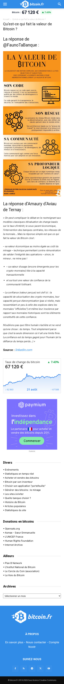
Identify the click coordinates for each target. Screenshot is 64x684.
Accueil (6, 19)
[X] (40, 668)
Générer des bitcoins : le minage (23, 489)
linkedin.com (23, 350)
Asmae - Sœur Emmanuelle (20, 532)
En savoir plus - (15, 642)
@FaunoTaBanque (20, 45)
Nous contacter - (37, 642)
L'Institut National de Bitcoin (20, 567)
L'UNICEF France (14, 536)
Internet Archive (14, 544)
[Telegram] (32, 668)
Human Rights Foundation (19, 540)
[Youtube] (49, 668)
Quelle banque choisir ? (18, 498)
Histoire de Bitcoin (15, 502)
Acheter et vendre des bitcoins (22, 477)
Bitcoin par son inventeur (19, 481)
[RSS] (24, 668)
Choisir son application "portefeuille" (25, 485)
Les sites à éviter (14, 493)
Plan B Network (13, 563)
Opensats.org (12, 528)
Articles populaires (15, 506)
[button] (5, 4)
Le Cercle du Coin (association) (22, 571)
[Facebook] (15, 668)
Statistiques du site (15, 510)
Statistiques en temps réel (19, 473)
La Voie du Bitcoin (15, 575)
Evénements (12, 469)
